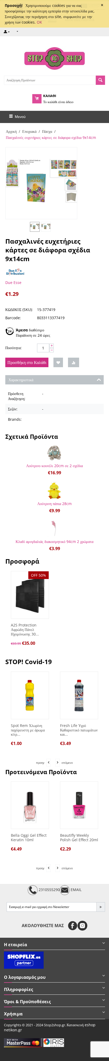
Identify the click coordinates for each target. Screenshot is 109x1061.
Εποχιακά (29, 131)
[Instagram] (82, 926)
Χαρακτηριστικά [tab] (20, 379)
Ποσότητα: (13, 347)
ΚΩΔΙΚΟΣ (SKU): (19, 309)
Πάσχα (47, 131)
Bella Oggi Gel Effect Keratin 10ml (29, 837)
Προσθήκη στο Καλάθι (26, 362)
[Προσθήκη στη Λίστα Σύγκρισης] (73, 362)
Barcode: (13, 317)
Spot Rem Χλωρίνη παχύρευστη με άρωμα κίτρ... (28, 730)
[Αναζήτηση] (100, 80)
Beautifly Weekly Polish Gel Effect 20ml (79, 837)
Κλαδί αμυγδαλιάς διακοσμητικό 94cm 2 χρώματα (54, 541)
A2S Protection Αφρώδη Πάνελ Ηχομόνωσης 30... (25, 629)
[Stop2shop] (54, 57)
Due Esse (13, 282)
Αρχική (11, 131)
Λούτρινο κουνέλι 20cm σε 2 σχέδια (54, 465)
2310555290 (49, 889)
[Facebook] (73, 926)
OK (39, 22)
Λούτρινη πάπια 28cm (54, 503)
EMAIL (75, 889)
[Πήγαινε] (100, 906)
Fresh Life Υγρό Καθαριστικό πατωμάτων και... (79, 730)
